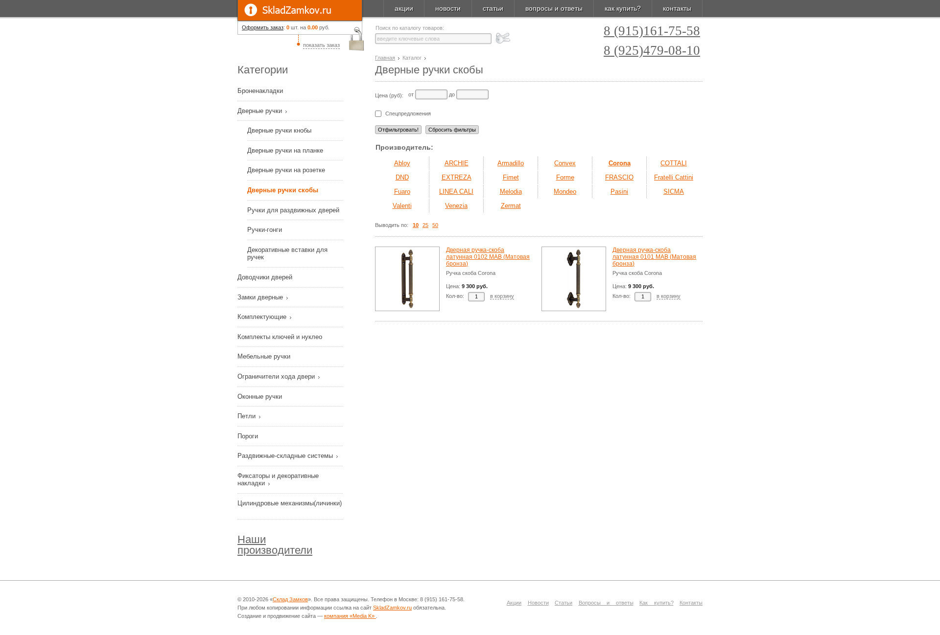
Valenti (402, 205)
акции (404, 8)
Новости (538, 603)
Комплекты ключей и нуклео (280, 336)
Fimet (511, 177)
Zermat (511, 205)
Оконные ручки (260, 396)
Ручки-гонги (264, 229)
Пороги (248, 436)
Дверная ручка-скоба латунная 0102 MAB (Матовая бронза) (488, 257)
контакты (677, 8)
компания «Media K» (350, 616)
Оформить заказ (262, 27)
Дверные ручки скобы (282, 190)
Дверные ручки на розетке (286, 170)
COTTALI (673, 163)
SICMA (673, 191)
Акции (514, 603)
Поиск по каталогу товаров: (410, 28)
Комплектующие (262, 316)
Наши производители (274, 544)
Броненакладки (261, 90)
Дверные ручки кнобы (279, 130)
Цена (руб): (389, 95)
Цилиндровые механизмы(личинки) (289, 503)
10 (416, 225)
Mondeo (565, 191)
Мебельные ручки (264, 356)
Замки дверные (261, 297)
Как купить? (656, 603)
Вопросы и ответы (606, 603)
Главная (385, 58)
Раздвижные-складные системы (286, 455)
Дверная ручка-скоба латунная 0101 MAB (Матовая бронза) (654, 257)
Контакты (691, 603)
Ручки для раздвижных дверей (293, 210)
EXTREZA (456, 177)
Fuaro (402, 191)
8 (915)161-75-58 (652, 31)
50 (435, 225)
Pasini (619, 191)
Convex (565, 163)
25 (425, 225)
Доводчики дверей (265, 277)
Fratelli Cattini (673, 177)
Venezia (456, 205)
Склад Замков (290, 599)
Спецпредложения (408, 113)
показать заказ (321, 45)
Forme (565, 177)
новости (448, 8)
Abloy (402, 163)
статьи (493, 8)
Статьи (563, 603)
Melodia (511, 191)
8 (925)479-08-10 (652, 50)
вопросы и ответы (554, 8)
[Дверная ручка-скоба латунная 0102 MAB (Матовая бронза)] (407, 279)
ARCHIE (457, 163)
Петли (247, 416)
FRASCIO (619, 177)
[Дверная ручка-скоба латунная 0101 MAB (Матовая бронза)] (573, 279)
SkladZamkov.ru (300, 10)
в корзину (502, 296)
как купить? (623, 8)
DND (402, 177)
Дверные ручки (260, 110)
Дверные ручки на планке (285, 150)
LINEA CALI (456, 191)
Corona (620, 163)
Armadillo (510, 163)
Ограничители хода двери (277, 376)
